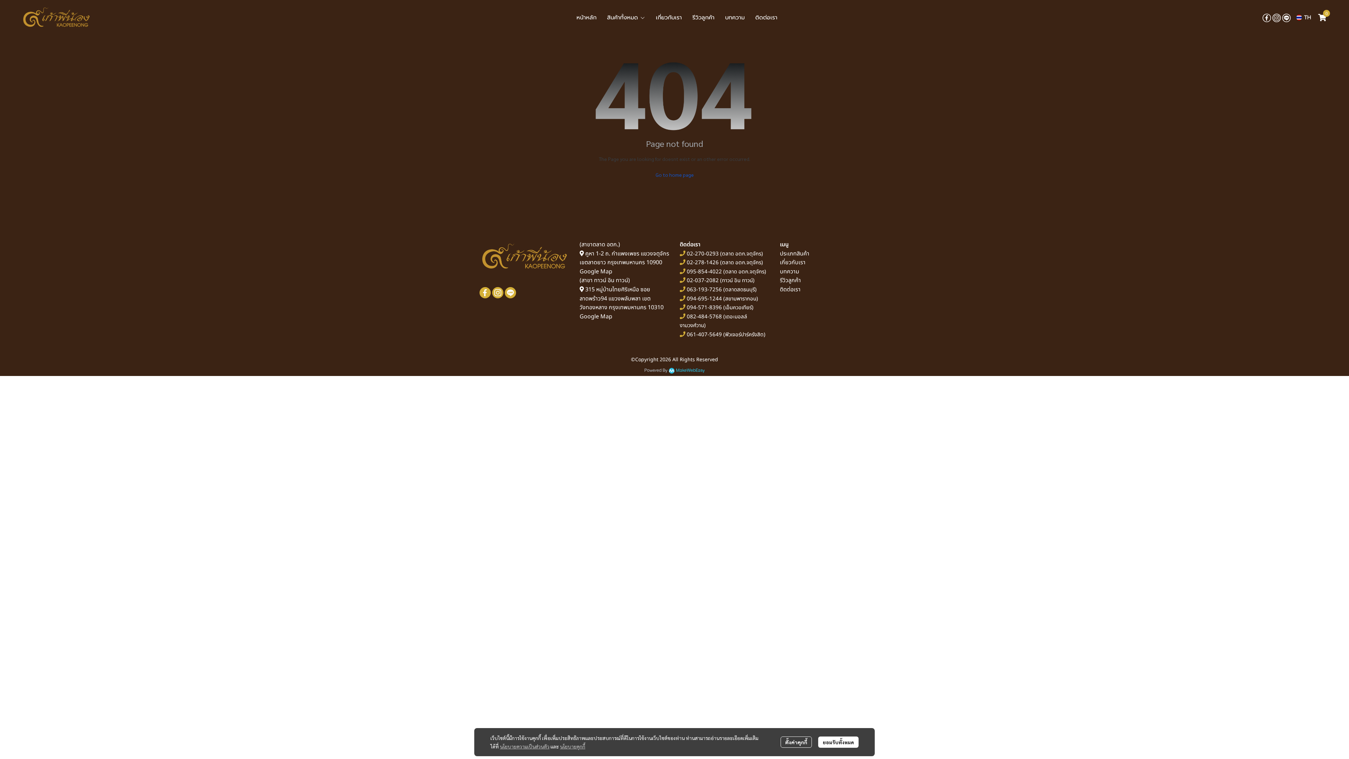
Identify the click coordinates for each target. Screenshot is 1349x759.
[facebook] (1267, 17)
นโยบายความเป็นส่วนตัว (524, 746)
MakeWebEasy (690, 370)
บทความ (789, 271)
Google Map (596, 271)
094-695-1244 (704, 299)
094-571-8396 (704, 308)
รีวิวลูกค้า (790, 280)
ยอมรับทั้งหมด (838, 742)
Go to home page (675, 174)
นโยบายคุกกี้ (572, 746)
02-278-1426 (703, 263)
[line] (1286, 17)
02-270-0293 (702, 254)
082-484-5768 (704, 317)
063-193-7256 (704, 290)
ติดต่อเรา (790, 289)
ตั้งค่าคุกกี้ (796, 742)
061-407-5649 (704, 335)
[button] (1303, 17)
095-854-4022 (704, 272)
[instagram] (1276, 17)
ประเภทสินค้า (794, 253)
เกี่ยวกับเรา (793, 262)
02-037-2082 (703, 281)
